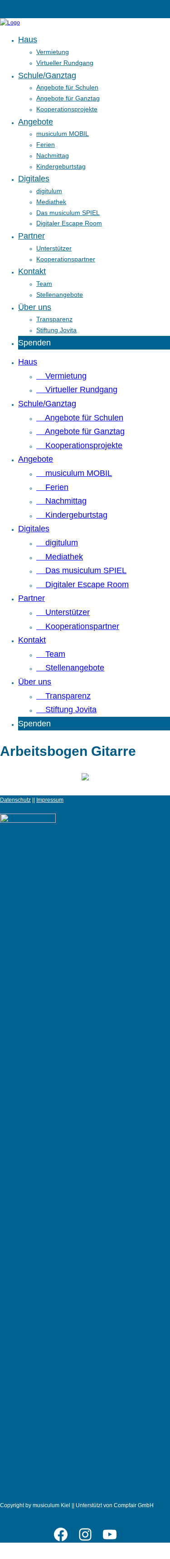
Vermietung (52, 51)
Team (44, 283)
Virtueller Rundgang (64, 62)
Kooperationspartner (65, 259)
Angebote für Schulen (67, 87)
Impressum (49, 800)
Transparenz (54, 319)
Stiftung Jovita (56, 330)
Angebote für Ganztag (68, 98)
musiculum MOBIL (62, 133)
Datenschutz (15, 800)
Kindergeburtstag (61, 166)
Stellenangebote (59, 294)
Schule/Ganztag (47, 75)
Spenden (34, 342)
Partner (31, 235)
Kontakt (32, 271)
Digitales (33, 178)
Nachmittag (52, 155)
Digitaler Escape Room (69, 223)
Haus (27, 39)
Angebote (35, 121)
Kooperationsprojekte (66, 109)
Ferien (45, 144)
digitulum (49, 191)
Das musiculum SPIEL (68, 212)
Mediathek (51, 201)
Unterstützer (54, 248)
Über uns (34, 307)
